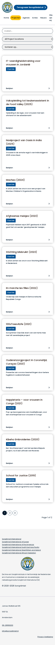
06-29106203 (7, 625)
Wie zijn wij (50, 18)
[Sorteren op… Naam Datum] (27, 47)
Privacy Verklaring (45, 637)
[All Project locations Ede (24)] (27, 39)
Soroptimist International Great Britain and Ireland (21, 550)
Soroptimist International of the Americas (18, 545)
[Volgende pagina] (15, 513)
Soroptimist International (11, 539)
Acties (35, 17)
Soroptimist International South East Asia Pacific (20, 547)
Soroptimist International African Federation (19, 553)
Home (6, 17)
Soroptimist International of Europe (15, 542)
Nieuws (43, 17)
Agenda (26, 17)
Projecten (15, 17)
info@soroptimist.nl (10, 631)
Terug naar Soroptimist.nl (30, 7)
